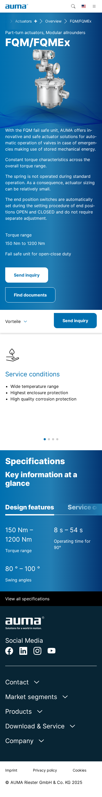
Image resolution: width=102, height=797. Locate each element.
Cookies (79, 770)
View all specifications (27, 598)
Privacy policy (45, 770)
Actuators (23, 21)
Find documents (30, 295)
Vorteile (13, 321)
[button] (45, 439)
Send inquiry (26, 275)
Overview (53, 21)
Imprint (11, 770)
